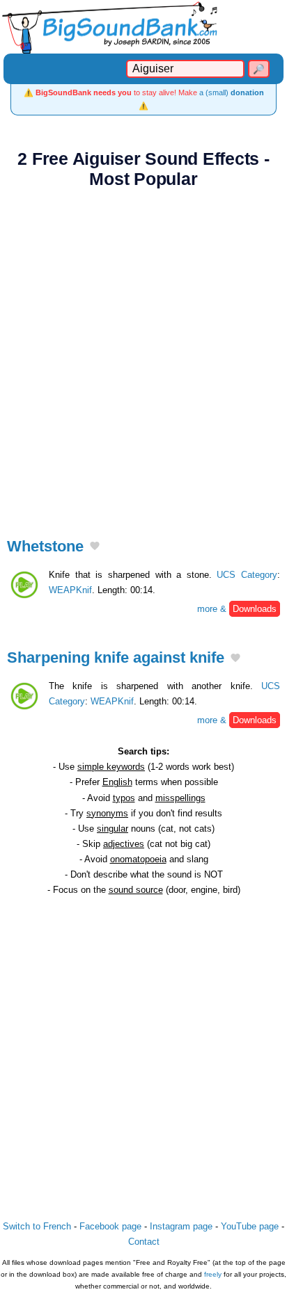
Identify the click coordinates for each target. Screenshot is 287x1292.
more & (237, 609)
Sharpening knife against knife (115, 657)
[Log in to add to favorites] (94, 547)
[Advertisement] (143, 355)
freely (213, 1274)
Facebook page (110, 1226)
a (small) (231, 92)
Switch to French (37, 1226)
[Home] (143, 27)
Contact (144, 1241)
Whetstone (45, 546)
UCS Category (247, 575)
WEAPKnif (70, 590)
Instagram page (181, 1226)
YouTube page (250, 1226)
